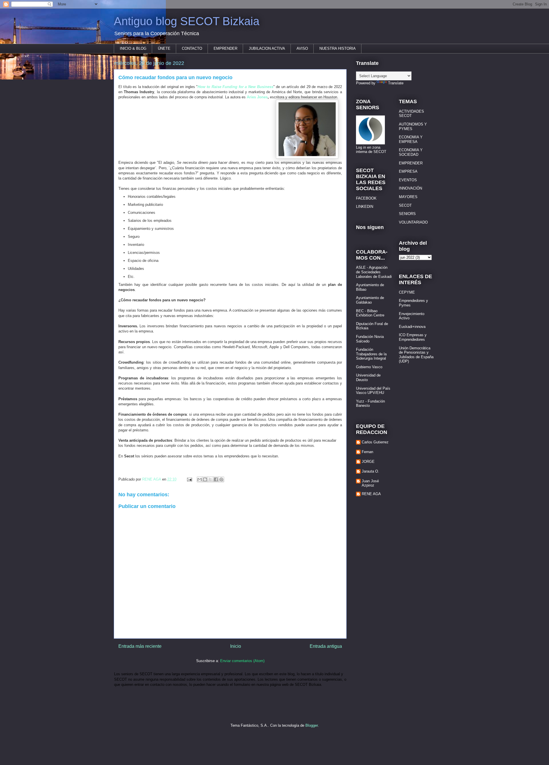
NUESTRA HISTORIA (337, 48)
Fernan (367, 452)
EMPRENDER (225, 48)
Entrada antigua (326, 646)
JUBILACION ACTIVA (267, 48)
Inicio (235, 646)
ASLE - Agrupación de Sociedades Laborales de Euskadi (374, 271)
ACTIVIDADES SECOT (411, 113)
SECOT (405, 205)
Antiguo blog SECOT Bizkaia (186, 21)
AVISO (302, 48)
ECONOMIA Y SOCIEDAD (411, 152)
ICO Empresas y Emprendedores (413, 337)
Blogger (311, 725)
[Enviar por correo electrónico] (199, 479)
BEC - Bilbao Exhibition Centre (370, 313)
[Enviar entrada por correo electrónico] (189, 479)
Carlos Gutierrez (375, 442)
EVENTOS (408, 180)
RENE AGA (371, 494)
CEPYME (407, 292)
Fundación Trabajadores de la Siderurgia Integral (371, 353)
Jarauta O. (370, 471)
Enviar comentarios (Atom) (242, 661)
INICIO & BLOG (133, 48)
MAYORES (408, 197)
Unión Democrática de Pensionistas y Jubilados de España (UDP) (416, 355)
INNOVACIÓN (410, 188)
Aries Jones (257, 97)
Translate (395, 83)
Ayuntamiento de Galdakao (370, 300)
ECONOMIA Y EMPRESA (411, 139)
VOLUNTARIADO (413, 222)
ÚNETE (164, 48)
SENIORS (407, 214)
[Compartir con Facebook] (216, 479)
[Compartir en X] (210, 479)
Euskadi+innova (412, 326)
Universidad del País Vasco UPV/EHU (373, 390)
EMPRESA (408, 171)
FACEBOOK (366, 198)
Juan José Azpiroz (370, 483)
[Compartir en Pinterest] (221, 479)
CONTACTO (192, 48)
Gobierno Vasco (369, 367)
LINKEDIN (364, 206)
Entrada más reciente (140, 646)
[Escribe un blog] (205, 479)
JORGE (368, 461)
